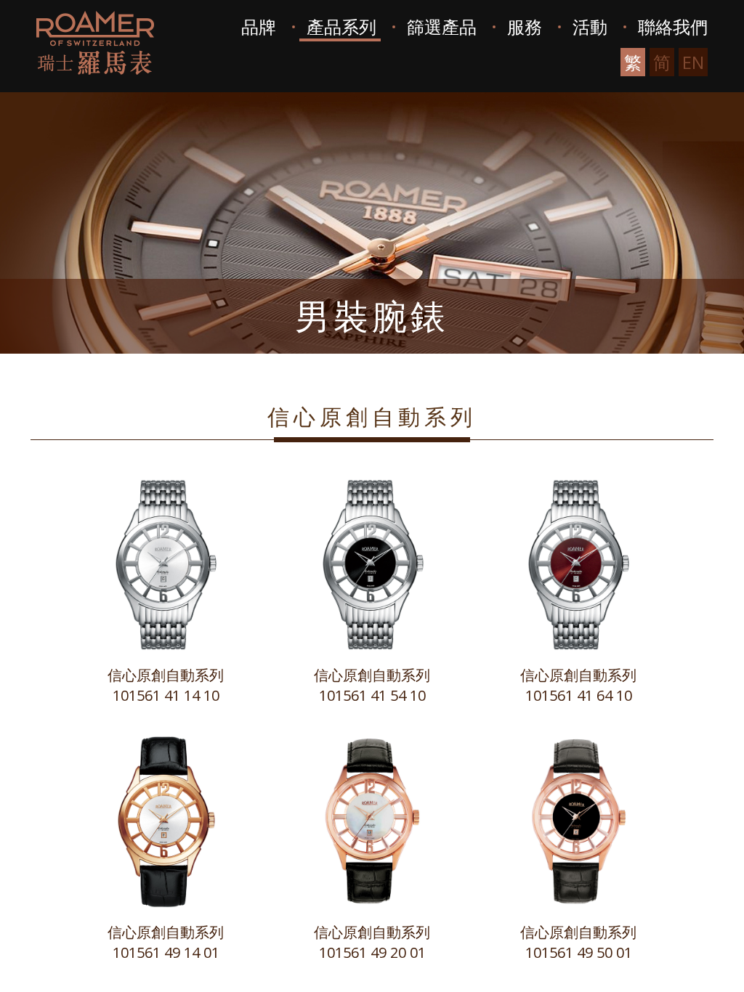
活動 (590, 26)
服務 (524, 26)
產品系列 (341, 26)
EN (693, 62)
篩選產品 (442, 26)
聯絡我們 (673, 26)
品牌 (258, 26)
